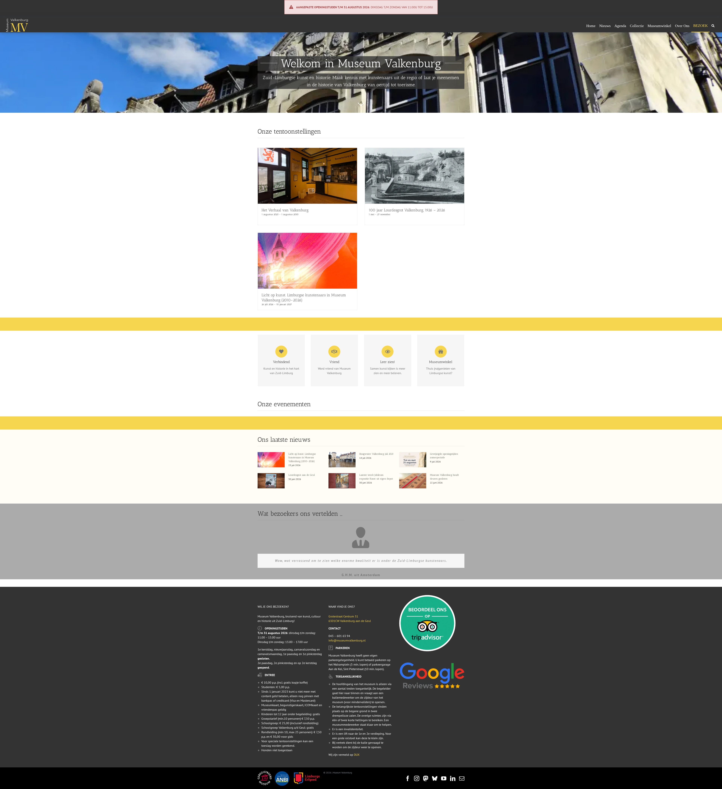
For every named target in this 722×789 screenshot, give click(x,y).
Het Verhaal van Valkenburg (285, 210)
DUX (356, 754)
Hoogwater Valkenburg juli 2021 (376, 453)
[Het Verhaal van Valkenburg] (307, 150)
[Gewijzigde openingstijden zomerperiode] (412, 459)
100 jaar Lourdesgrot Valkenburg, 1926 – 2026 (407, 210)
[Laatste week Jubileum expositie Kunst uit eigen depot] (342, 480)
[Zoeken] (713, 25)
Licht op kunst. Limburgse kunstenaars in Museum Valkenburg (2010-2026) (302, 457)
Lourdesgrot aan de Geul (301, 475)
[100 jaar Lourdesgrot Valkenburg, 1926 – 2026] (414, 150)
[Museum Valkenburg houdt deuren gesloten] (412, 480)
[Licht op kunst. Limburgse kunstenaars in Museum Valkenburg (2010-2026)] (307, 235)
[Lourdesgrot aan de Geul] (271, 480)
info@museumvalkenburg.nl (347, 640)
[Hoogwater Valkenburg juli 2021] (342, 459)
